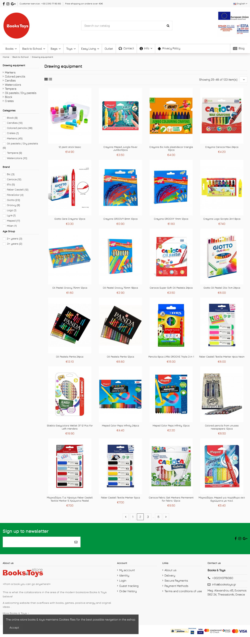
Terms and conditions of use (183, 591)
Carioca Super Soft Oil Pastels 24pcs (171, 287)
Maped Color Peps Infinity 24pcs (120, 425)
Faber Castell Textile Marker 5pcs (120, 497)
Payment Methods (176, 585)
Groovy (13, 205)
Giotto (13, 199)
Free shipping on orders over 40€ (84, 3)
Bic (10, 174)
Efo (11, 184)
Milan (12, 225)
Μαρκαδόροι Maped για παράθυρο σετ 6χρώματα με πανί (222, 499)
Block (8, 97)
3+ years (14, 243)
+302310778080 (222, 578)
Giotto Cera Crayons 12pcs (69, 218)
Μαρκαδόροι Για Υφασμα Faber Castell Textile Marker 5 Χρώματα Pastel (70, 499)
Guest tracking (129, 585)
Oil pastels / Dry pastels (20, 92)
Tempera (10, 88)
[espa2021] (233, 22)
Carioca (14, 179)
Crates (9, 101)
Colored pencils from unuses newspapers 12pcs (222, 427)
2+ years (14, 238)
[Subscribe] (76, 542)
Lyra (11, 215)
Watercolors (13, 84)
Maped (13, 220)
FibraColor (15, 194)
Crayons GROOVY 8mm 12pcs (120, 218)
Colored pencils (15, 76)
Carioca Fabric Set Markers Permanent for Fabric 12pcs (171, 499)
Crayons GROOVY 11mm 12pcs (171, 218)
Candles (10, 80)
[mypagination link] (126, 517)
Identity (124, 575)
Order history (128, 591)
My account (127, 570)
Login (122, 580)
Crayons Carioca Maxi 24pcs (221, 146)
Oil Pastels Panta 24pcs (69, 356)
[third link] (46, 79)
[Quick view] (73, 142)
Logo (11, 210)
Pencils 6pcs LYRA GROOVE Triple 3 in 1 (171, 356)
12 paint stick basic (70, 146)
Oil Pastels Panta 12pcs (120, 356)
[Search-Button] (168, 25)
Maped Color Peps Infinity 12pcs (171, 425)
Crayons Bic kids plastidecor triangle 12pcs (171, 148)
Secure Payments (176, 580)
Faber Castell (17, 189)
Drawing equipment (14, 65)
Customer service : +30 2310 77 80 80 (40, 3)
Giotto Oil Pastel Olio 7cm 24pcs (222, 287)
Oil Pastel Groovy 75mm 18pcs (120, 287)
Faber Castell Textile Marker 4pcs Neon (222, 356)
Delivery (170, 575)
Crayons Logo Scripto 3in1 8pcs (221, 218)
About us (170, 570)
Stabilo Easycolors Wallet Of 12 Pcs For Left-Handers (70, 427)
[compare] (67, 142)
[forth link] (50, 79)
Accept (14, 627)
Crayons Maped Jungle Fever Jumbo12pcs (120, 148)
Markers (10, 72)
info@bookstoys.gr (224, 584)
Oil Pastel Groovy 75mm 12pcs (69, 287)
